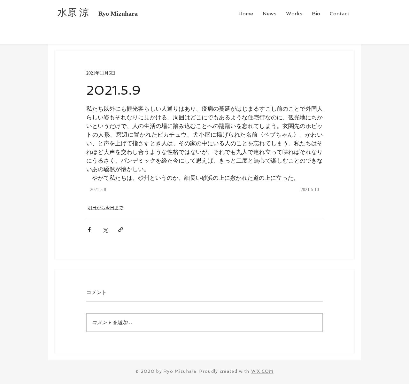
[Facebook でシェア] (89, 230)
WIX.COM (262, 371)
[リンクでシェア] (121, 230)
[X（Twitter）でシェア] (105, 230)
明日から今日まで (105, 207)
